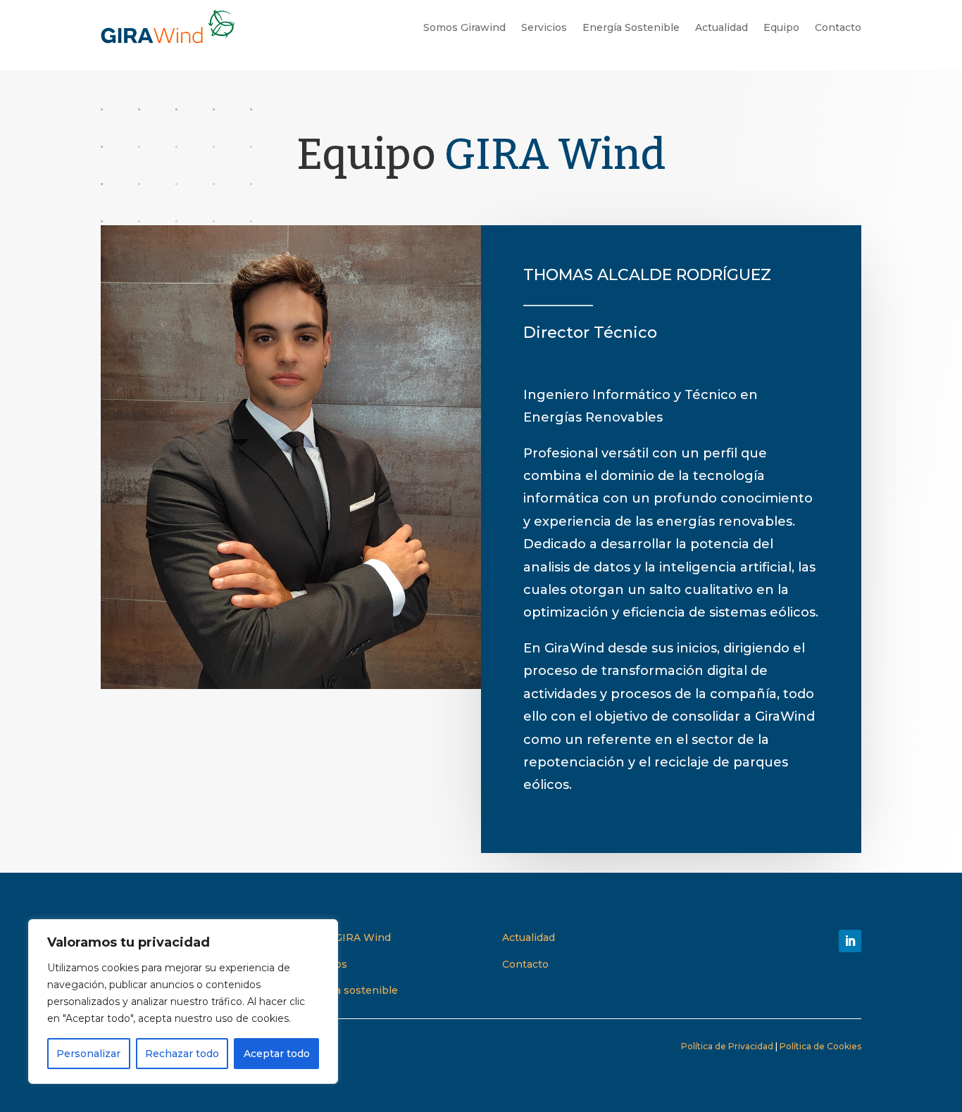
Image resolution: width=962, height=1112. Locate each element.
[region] (183, 1001)
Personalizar (88, 1053)
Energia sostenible (349, 990)
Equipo (781, 27)
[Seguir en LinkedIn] (850, 941)
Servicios (544, 27)
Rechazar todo (182, 1053)
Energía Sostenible (631, 27)
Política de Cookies (820, 1046)
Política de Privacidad (727, 1046)
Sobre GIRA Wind (346, 937)
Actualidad (721, 27)
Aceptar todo (277, 1053)
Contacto (838, 27)
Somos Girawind (464, 27)
